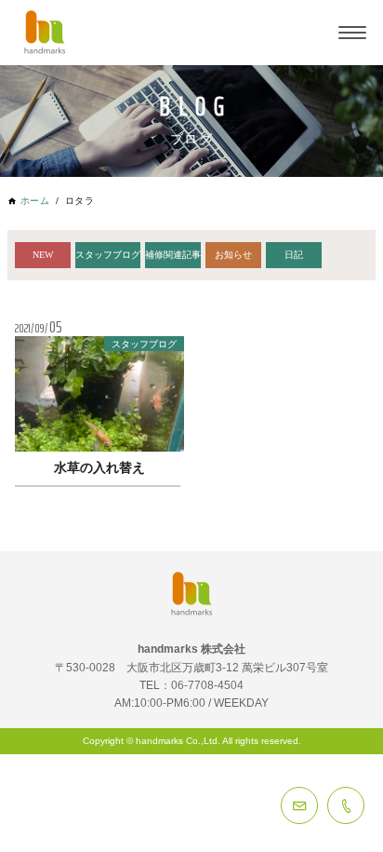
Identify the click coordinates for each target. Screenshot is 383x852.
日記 (293, 255)
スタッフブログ (107, 255)
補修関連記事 (173, 255)
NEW (43, 255)
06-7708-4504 (345, 805)
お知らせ (233, 255)
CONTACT (299, 805)
